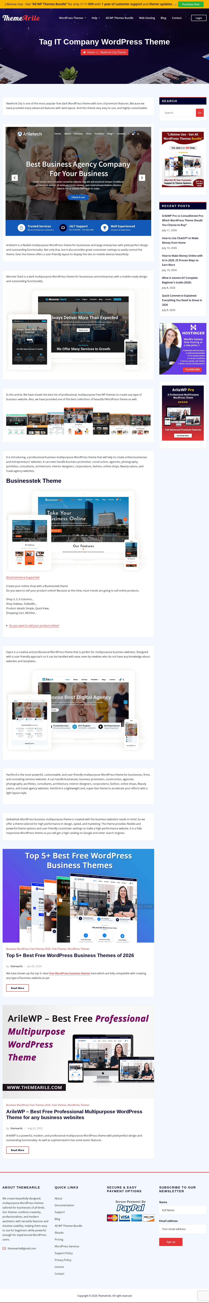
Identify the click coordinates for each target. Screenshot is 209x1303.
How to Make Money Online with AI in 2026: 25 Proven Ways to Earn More (182, 260)
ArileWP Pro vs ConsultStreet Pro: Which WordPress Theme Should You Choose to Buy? (183, 220)
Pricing (59, 1239)
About (58, 1198)
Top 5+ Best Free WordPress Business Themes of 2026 (70, 955)
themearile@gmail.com (22, 1248)
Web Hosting (147, 18)
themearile (14, 966)
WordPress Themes (78, 948)
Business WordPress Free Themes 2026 (28, 948)
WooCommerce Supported (22, 577)
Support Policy (64, 1253)
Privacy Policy (63, 1260)
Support (60, 1212)
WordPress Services (67, 1246)
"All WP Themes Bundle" (49, 4)
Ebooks (59, 1232)
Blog (163, 18)
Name (163, 1202)
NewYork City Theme (113, 52)
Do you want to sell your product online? (34, 625)
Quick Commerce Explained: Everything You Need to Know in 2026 (182, 300)
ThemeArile (104, 1295)
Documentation (64, 1205)
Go (200, 113)
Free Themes (59, 948)
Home (91, 52)
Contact (177, 18)
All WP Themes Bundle (119, 18)
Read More (17, 988)
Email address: (168, 1221)
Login (199, 18)
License (59, 1267)
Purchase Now (190, 4)
